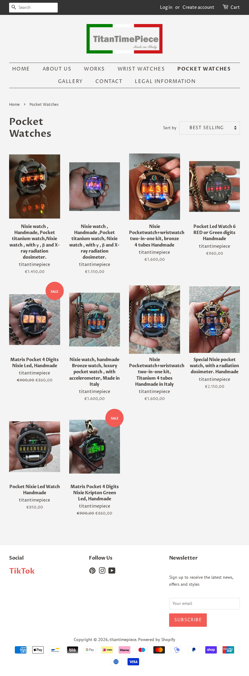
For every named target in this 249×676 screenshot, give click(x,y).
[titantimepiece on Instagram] (102, 571)
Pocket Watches (204, 69)
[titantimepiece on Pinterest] (92, 571)
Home (21, 69)
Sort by (169, 127)
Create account (198, 7)
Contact (108, 81)
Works (94, 69)
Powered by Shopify (156, 639)
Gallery (70, 81)
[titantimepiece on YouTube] (111, 571)
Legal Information (165, 81)
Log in (166, 7)
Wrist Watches (141, 69)
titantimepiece (123, 639)
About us (57, 69)
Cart (235, 7)
